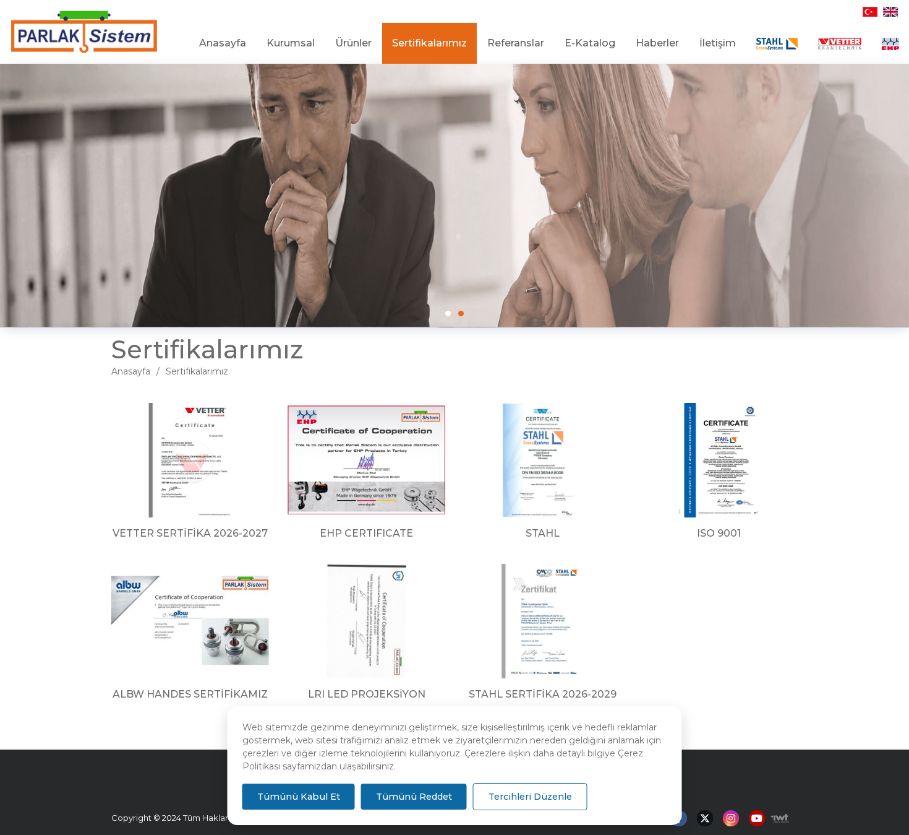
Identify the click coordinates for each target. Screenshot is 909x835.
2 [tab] (461, 313)
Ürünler (353, 43)
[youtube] (757, 818)
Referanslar (515, 43)
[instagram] (731, 818)
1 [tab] (448, 313)
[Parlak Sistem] (84, 32)
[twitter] (705, 818)
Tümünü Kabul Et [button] (298, 796)
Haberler (657, 43)
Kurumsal (291, 43)
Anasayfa (222, 43)
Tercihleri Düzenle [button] (530, 796)
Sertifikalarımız (429, 43)
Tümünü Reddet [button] (414, 796)
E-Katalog (590, 43)
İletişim (717, 43)
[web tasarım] (777, 818)
